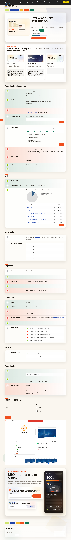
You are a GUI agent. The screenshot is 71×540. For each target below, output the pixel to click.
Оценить (31, 506)
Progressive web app (41, 411)
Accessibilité (39, 407)
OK (66, 1)
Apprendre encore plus (10, 3)
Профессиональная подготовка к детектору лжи (36, 213)
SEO (38, 410)
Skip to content (29, 207)
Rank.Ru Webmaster (14, 10)
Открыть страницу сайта (19, 78)
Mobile (7, 407)
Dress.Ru (26, 10)
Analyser (8, 417)
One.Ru (7, 10)
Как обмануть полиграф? (32, 216)
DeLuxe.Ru (62, 532)
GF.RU (21, 10)
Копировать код (11, 77)
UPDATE (41, 30)
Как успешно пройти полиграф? (33, 222)
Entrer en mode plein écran (35, 420)
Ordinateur (8, 406)
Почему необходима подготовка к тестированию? (36, 219)
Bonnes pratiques (40, 408)
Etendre (61, 144)
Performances (39, 406)
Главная (28, 210)
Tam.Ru (31, 10)
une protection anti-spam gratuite (58, 317)
